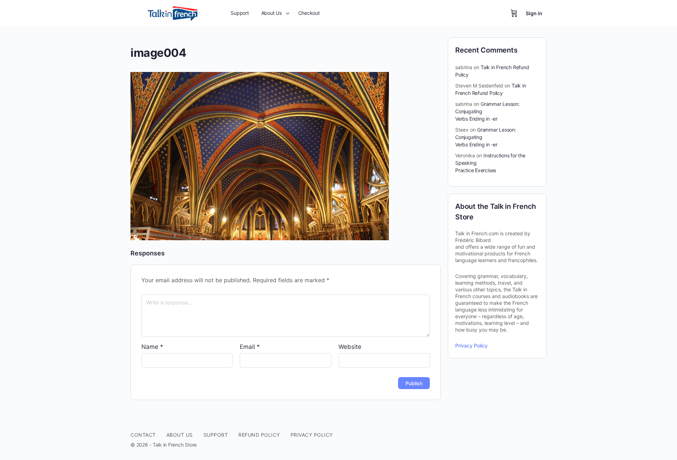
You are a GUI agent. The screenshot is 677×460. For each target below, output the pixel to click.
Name (152, 346)
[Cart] (514, 13)
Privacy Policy (471, 346)
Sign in (534, 13)
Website (349, 346)
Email (250, 346)
